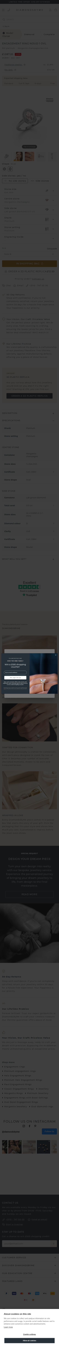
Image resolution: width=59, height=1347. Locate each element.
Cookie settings (29, 1334)
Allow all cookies (29, 1341)
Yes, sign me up (15, 677)
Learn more (8, 1327)
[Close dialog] (56, 655)
